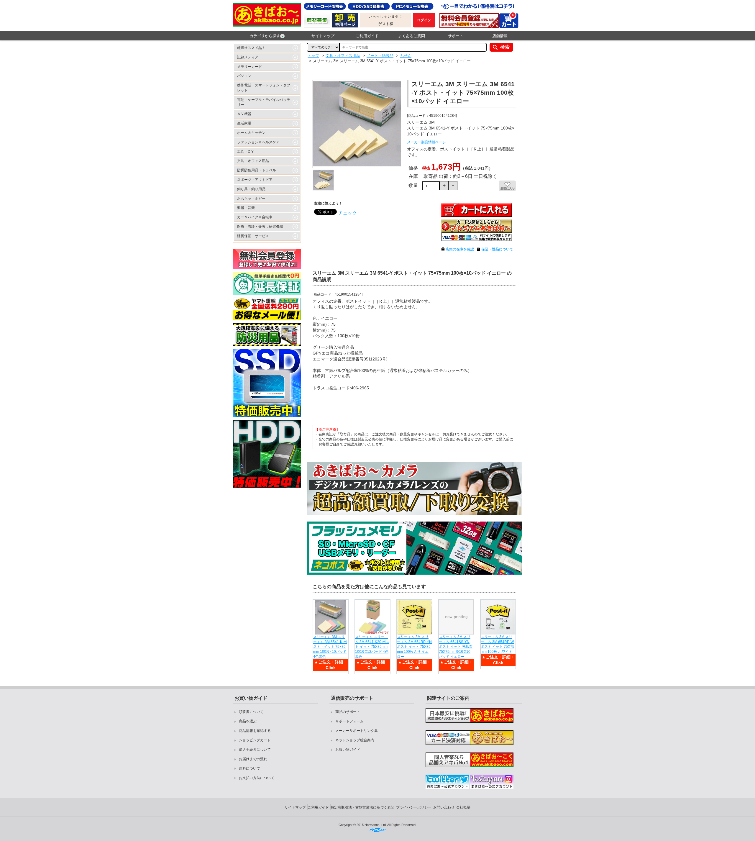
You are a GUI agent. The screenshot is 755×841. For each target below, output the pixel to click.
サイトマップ (322, 36)
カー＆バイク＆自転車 (255, 217)
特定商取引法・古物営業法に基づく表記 (362, 807)
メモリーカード (249, 67)
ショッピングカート (255, 740)
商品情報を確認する (255, 731)
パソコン (244, 76)
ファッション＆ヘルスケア (258, 142)
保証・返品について (497, 249)
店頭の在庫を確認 (460, 249)
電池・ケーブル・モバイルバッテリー (263, 102)
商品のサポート (347, 712)
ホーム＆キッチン (251, 133)
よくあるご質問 (411, 36)
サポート (455, 36)
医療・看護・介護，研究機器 (260, 226)
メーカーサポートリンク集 (356, 731)
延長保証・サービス (253, 236)
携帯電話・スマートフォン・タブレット (263, 87)
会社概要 (463, 807)
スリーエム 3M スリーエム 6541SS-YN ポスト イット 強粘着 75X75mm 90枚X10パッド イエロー (455, 647)
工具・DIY (245, 152)
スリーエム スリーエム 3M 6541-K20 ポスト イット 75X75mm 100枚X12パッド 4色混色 (372, 647)
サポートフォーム (349, 721)
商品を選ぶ (248, 721)
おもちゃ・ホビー (251, 198)
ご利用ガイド (367, 36)
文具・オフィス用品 (253, 161)
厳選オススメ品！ (251, 48)
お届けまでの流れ (253, 759)
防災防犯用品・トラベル (256, 170)
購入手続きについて (255, 749)
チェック (347, 213)
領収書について (251, 712)
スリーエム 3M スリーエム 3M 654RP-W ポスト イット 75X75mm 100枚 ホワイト (497, 644)
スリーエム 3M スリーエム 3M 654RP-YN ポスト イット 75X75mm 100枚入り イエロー (414, 647)
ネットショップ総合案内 (354, 740)
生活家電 (244, 123)
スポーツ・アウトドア (255, 180)
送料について (249, 768)
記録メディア (247, 57)
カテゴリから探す (265, 36)
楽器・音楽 (246, 208)
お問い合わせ (443, 807)
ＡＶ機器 (244, 114)
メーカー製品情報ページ (426, 142)
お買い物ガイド (347, 749)
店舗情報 (500, 36)
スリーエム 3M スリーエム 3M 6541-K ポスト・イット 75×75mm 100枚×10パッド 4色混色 (330, 647)
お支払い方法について (256, 778)
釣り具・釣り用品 (251, 189)
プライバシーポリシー (413, 807)
